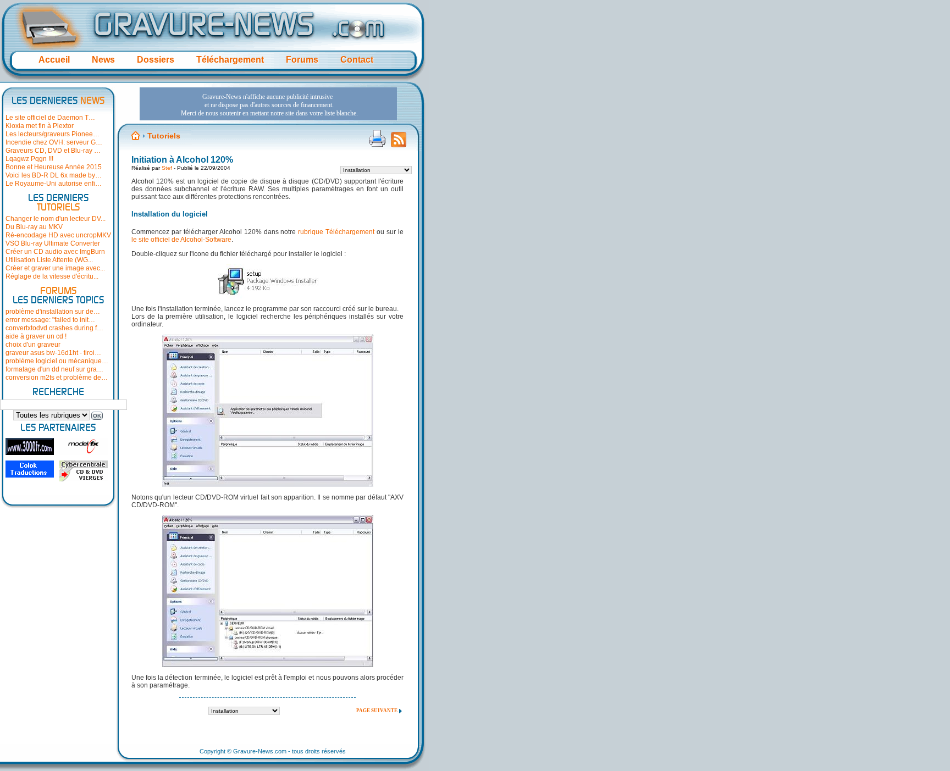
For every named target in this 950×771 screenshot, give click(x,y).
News (103, 59)
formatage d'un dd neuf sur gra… (54, 369)
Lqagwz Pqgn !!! (29, 159)
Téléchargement (230, 59)
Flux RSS (398, 143)
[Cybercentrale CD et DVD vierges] (83, 471)
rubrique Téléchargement (336, 232)
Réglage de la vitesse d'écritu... (51, 276)
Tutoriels (163, 135)
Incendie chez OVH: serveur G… (53, 142)
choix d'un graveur (32, 344)
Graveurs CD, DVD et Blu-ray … (53, 150)
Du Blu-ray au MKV (34, 227)
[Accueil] (135, 135)
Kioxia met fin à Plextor (39, 126)
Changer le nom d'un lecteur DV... (55, 219)
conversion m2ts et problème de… (56, 377)
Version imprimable (377, 138)
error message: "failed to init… (50, 320)
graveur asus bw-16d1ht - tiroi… (53, 353)
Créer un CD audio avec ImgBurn (55, 252)
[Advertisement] (268, 103)
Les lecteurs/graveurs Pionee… (52, 134)
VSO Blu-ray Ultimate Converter (52, 243)
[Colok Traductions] (29, 469)
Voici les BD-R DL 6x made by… (53, 175)
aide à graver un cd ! (36, 336)
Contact (356, 59)
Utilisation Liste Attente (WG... (49, 260)
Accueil (54, 59)
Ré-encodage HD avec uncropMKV (58, 235)
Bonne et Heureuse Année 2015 (53, 167)
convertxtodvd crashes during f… (54, 328)
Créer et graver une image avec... (55, 268)
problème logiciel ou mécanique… (56, 361)
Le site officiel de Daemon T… (50, 117)
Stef (167, 168)
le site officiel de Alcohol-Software (181, 239)
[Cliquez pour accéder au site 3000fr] (29, 446)
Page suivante (376, 710)
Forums (302, 59)
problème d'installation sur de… (52, 311)
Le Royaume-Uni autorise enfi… (53, 183)
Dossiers (155, 59)
